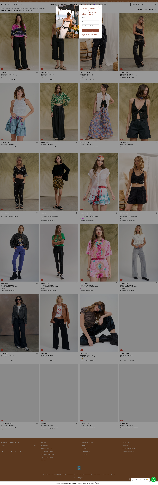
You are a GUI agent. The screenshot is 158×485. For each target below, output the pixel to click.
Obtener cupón (90, 30)
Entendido (98, 483)
